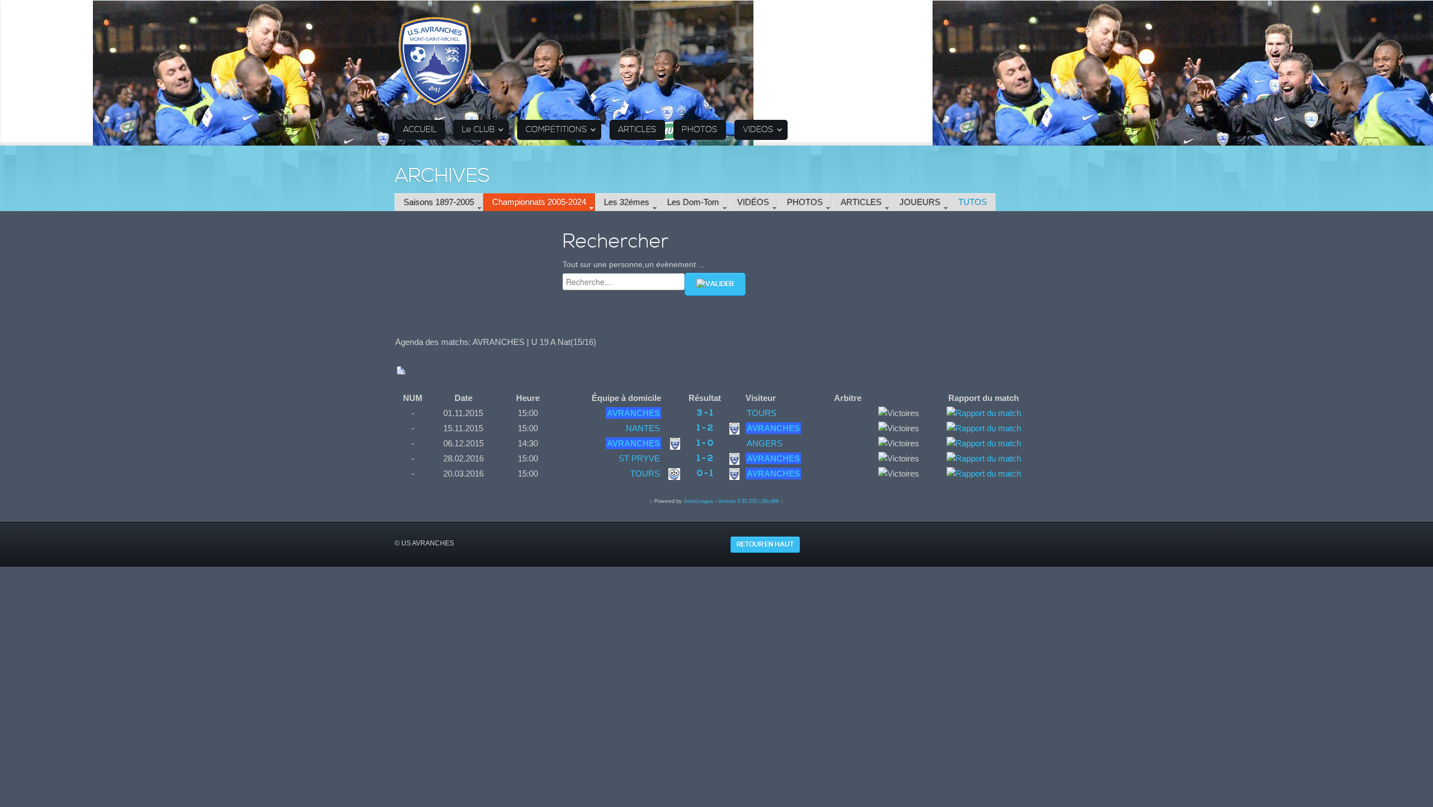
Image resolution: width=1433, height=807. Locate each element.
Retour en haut (765, 544)
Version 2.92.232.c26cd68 (748, 501)
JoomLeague (698, 501)
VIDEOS (758, 129)
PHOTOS (700, 129)
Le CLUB (478, 129)
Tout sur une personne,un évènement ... (634, 264)
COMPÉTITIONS (556, 129)
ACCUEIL (420, 129)
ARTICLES (637, 129)
